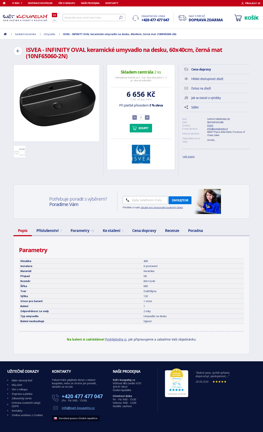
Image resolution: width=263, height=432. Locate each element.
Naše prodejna (90, 3)
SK (54, 20)
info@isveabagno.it (217, 128)
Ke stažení (113, 230)
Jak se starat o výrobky (206, 98)
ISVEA (210, 125)
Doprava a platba (22, 393)
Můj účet (17, 385)
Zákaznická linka (155, 18)
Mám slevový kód (22, 380)
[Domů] (6, 3)
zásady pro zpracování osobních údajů (161, 207)
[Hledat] (121, 17)
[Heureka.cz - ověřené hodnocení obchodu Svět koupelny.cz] (176, 396)
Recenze (172, 230)
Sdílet (195, 107)
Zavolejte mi (180, 200)
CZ (54, 15)
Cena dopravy (144, 230)
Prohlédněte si (115, 339)
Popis (22, 230)
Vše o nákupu (66, 3)
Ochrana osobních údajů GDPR (26, 404)
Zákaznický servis (22, 398)
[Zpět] (17, 51)
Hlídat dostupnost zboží (207, 79)
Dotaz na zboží (201, 88)
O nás (16, 3)
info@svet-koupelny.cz (78, 408)
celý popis (188, 156)
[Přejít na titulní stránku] (25, 17)
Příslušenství (49, 230)
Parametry (82, 230)
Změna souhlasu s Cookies (27, 415)
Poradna (195, 230)
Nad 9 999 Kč (206, 18)
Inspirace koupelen (40, 3)
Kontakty (111, 3)
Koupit (143, 128)
